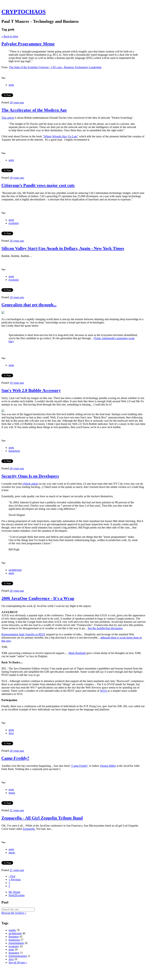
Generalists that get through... (28, 304)
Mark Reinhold (77, 653)
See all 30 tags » (18, 962)
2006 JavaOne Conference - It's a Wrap (37, 598)
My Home (14, 892)
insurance (14, 952)
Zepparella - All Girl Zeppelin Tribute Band (42, 818)
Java (11, 733)
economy (14, 223)
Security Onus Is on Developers (30, 476)
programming (16, 943)
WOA (104, 690)
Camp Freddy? (15, 758)
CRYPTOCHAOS (23, 11)
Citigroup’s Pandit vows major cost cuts (38, 185)
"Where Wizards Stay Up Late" (60, 136)
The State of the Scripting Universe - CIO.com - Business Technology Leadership (55, 67)
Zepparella (29, 828)
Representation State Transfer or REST (23, 634)
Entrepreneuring (18, 955)
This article (7, 117)
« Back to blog (9, 36)
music (12, 792)
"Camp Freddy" (79, 765)
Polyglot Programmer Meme (28, 43)
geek (11, 84)
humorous (14, 450)
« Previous (15, 879)
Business (14, 936)
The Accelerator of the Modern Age (34, 110)
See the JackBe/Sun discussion (105, 628)
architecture (15, 569)
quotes (12, 930)
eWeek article (30, 483)
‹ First (12, 876)
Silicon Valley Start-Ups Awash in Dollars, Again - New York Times (62, 248)
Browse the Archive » (13, 912)
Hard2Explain (17, 895)
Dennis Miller (108, 765)
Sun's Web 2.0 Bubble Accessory (31, 390)
